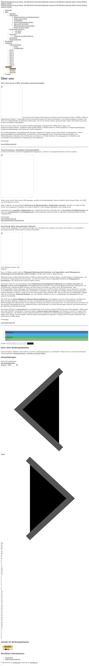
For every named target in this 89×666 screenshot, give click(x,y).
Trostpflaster (18, 20)
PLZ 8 (12, 64)
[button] (9, 332)
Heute (3, 454)
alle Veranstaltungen (8, 363)
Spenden (13, 72)
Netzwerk (8, 67)
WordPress (34, 662)
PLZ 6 (12, 60)
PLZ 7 (12, 62)
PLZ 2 (12, 53)
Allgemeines (14, 15)
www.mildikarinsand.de (8, 144)
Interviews (13, 34)
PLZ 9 (12, 65)
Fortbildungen (18, 48)
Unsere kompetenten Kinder (23, 22)
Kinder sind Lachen (20, 19)
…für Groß (17, 31)
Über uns (13, 69)
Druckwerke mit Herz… (17, 29)
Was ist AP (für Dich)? (21, 24)
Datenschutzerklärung (12, 659)
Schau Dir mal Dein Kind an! (23, 36)
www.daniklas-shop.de (8, 219)
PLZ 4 (12, 57)
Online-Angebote (15, 45)
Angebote (8, 43)
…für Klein (17, 32)
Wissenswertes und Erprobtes (24, 26)
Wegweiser (13, 38)
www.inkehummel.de (8, 323)
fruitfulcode (17, 662)
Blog (6, 12)
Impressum (9, 657)
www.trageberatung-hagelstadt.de (12, 220)
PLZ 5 (12, 58)
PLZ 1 (12, 52)
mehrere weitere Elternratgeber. (48, 311)
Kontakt (7, 74)
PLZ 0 (12, 50)
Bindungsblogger (15, 39)
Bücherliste (9, 41)
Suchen (3, 343)
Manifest (12, 71)
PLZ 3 (12, 55)
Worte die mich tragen (21, 27)
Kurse (16, 46)
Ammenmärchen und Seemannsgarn (26, 17)
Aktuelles (13, 13)
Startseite (8, 10)
